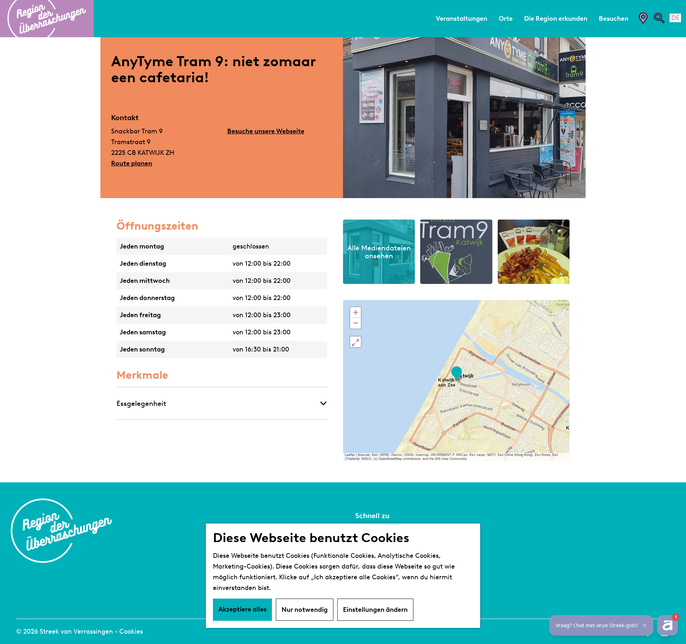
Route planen (131, 163)
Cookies (131, 631)
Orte (362, 565)
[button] (456, 373)
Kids (362, 586)
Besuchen (371, 554)
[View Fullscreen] (355, 341)
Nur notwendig (305, 610)
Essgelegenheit (141, 403)
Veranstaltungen (383, 543)
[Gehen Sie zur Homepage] (47, 18)
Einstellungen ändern (375, 610)
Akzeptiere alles (242, 609)
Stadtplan (371, 533)
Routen (367, 575)
